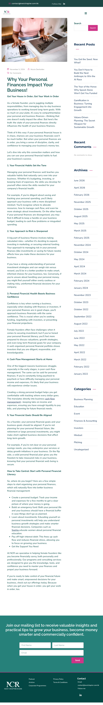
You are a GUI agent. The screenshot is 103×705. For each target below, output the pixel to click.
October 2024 (81, 252)
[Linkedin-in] (64, 4)
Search (77, 23)
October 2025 (81, 209)
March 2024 (80, 273)
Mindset (78, 435)
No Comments (15, 73)
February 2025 (81, 237)
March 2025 (80, 230)
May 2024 (79, 259)
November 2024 (82, 244)
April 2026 (79, 187)
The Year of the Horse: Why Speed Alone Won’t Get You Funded (85, 90)
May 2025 (79, 223)
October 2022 (81, 309)
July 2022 (79, 330)
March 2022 (80, 359)
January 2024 (81, 287)
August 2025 (81, 216)
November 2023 (82, 295)
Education (79, 406)
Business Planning (83, 399)
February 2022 (81, 366)
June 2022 (79, 338)
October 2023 (81, 302)
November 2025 (82, 202)
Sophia (15, 530)
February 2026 (81, 194)
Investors (78, 428)
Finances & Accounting (85, 420)
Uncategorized (81, 449)
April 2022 (79, 352)
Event (77, 413)
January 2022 (81, 373)
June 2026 (79, 180)
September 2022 (82, 316)
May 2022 (79, 345)
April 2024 (79, 266)
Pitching (78, 442)
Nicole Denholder (37, 69)
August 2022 (81, 323)
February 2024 (81, 280)
